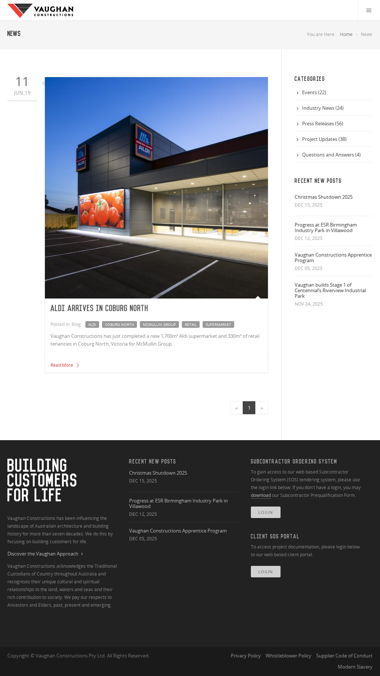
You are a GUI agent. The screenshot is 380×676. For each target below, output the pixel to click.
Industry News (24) (323, 108)
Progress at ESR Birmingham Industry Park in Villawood (326, 227)
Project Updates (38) (324, 139)
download (261, 495)
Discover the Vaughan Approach (42, 554)
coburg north (119, 324)
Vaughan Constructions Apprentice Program (333, 257)
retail (191, 324)
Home (346, 34)
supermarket (218, 324)
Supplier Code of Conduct (344, 655)
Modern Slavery (355, 666)
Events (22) (314, 92)
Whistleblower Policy (288, 655)
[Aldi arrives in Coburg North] (156, 188)
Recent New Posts (152, 461)
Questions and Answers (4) (331, 154)
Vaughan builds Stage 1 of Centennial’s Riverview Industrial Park (330, 290)
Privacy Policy (246, 655)
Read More (62, 365)
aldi (92, 324)
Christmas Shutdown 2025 (324, 197)
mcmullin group (159, 324)
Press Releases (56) (322, 123)
